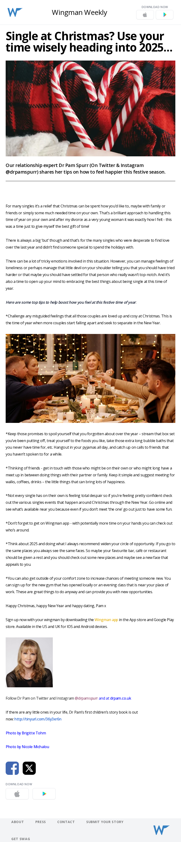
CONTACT (66, 822)
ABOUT (17, 822)
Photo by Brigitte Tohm (26, 733)
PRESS (40, 822)
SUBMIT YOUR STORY (104, 822)
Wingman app (106, 619)
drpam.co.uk (120, 698)
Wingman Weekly (79, 12)
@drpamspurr (86, 698)
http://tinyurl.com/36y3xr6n (37, 719)
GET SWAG (20, 839)
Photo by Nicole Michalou (27, 746)
